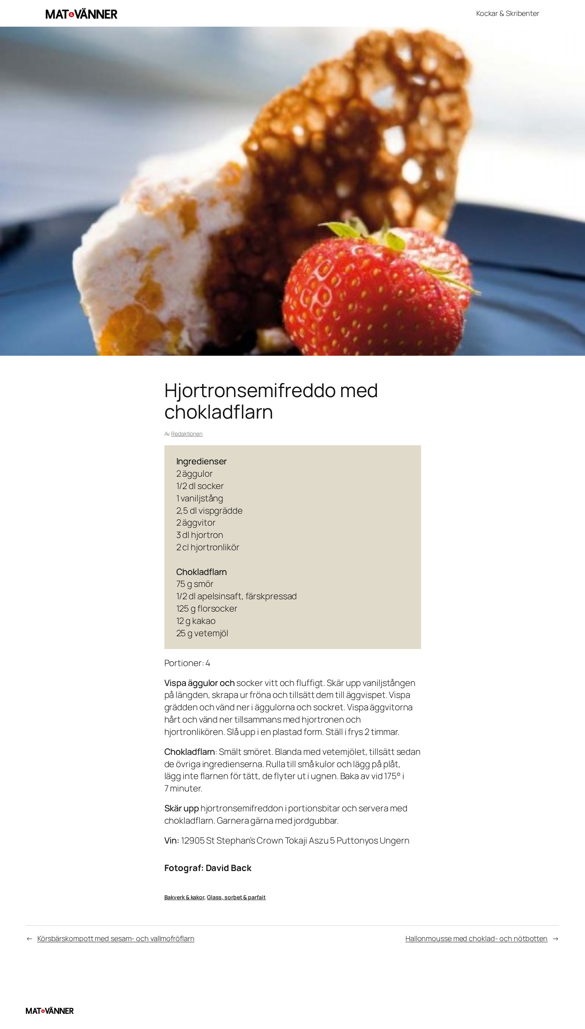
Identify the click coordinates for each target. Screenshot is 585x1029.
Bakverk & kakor (184, 897)
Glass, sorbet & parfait (236, 897)
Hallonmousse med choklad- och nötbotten (477, 938)
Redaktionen (187, 433)
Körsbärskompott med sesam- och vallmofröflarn (116, 938)
